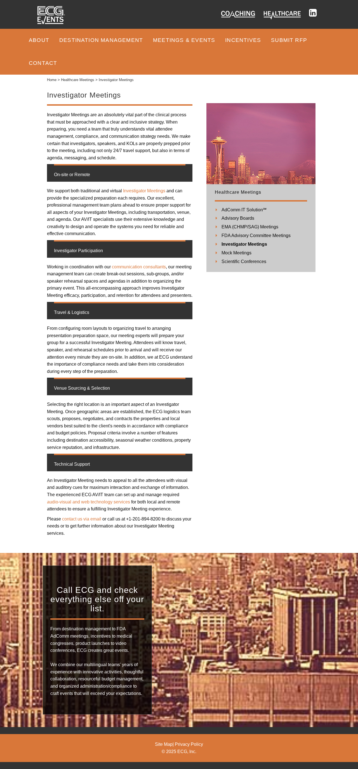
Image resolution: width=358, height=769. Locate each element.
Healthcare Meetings (238, 192)
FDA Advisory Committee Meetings (256, 235)
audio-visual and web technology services (88, 502)
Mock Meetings (236, 252)
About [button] (39, 40)
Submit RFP (289, 40)
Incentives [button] (243, 40)
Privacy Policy (189, 744)
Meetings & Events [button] (184, 40)
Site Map (164, 744)
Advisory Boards (238, 218)
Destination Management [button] (101, 40)
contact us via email (81, 519)
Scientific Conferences (244, 261)
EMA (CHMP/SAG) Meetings (250, 226)
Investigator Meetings (143, 190)
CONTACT (43, 63)
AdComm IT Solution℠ (244, 209)
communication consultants (138, 266)
